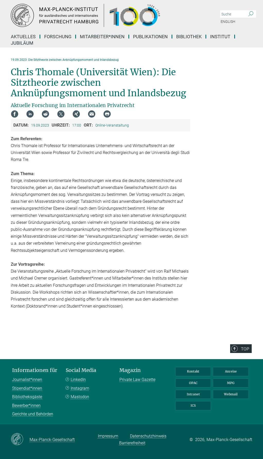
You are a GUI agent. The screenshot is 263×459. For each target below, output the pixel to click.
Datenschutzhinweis (148, 436)
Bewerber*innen (26, 405)
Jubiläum (22, 43)
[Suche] (251, 14)
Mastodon (80, 396)
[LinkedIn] (30, 114)
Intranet (193, 394)
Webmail (231, 394)
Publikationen (150, 37)
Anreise (231, 371)
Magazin (130, 370)
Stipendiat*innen (27, 388)
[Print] (107, 114)
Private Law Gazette (137, 379)
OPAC (193, 383)
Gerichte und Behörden (32, 414)
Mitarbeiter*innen (102, 37)
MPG (230, 383)
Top (245, 348)
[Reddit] (45, 114)
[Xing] (76, 114)
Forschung (57, 37)
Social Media (81, 370)
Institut (220, 37)
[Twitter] (61, 114)
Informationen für (34, 370)
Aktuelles (23, 37)
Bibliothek (189, 37)
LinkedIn (78, 379)
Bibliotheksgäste (27, 396)
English (228, 22)
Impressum (108, 436)
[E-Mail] (92, 114)
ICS (193, 405)
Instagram (80, 388)
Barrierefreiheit (132, 443)
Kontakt (193, 371)
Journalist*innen (27, 379)
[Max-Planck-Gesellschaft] (20, 439)
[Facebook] (14, 114)
